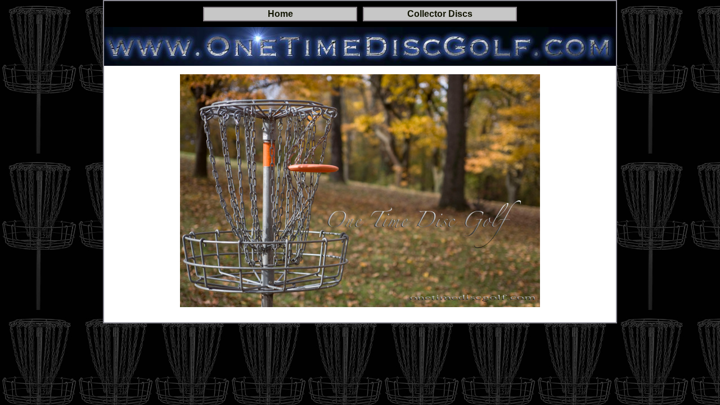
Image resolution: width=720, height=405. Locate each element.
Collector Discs (439, 14)
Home (280, 14)
